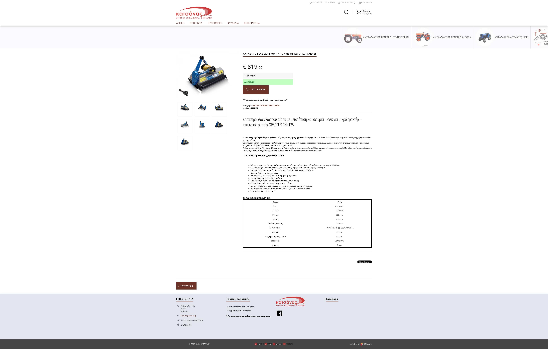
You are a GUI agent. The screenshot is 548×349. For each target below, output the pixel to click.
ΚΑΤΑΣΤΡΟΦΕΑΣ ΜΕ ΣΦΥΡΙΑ (266, 105)
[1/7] (185, 109)
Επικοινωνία (366, 2)
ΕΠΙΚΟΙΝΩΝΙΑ (252, 23)
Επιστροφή (187, 285)
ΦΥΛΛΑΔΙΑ (233, 23)
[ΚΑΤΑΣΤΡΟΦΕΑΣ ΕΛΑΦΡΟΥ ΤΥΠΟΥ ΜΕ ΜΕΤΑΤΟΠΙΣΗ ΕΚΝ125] (207, 74)
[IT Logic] (366, 344)
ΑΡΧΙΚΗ (180, 23)
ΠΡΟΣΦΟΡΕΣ (215, 23)
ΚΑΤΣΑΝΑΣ (205, 344)
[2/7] (202, 109)
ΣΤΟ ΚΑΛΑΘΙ (258, 89)
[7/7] (185, 143)
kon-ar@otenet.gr (348, 2)
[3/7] (219, 109)
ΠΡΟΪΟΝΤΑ (196, 23)
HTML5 (260, 344)
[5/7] (202, 126)
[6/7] (219, 126)
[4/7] (185, 126)
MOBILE (289, 344)
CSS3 (269, 344)
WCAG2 (279, 344)
